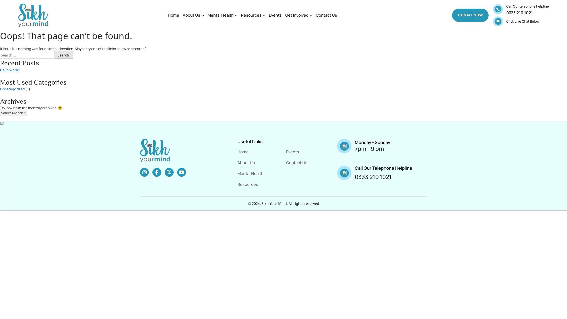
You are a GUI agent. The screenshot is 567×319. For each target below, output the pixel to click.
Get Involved (297, 15)
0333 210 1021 (519, 12)
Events (275, 15)
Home (173, 15)
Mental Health (221, 15)
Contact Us (326, 15)
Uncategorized (12, 89)
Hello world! (10, 70)
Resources (251, 15)
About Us (191, 15)
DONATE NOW (470, 15)
